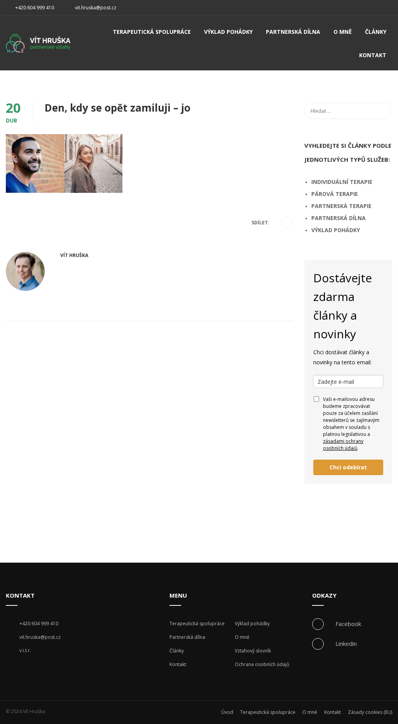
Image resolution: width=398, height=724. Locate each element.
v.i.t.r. (25, 650)
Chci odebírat (348, 467)
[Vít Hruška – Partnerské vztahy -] (38, 46)
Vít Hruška (74, 255)
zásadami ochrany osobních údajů (343, 444)
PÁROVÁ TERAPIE (334, 194)
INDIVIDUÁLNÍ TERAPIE (341, 181)
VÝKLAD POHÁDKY (335, 230)
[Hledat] (382, 111)
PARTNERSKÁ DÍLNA (338, 218)
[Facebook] (287, 222)
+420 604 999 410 (34, 7)
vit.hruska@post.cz (95, 7)
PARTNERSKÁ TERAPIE (341, 206)
